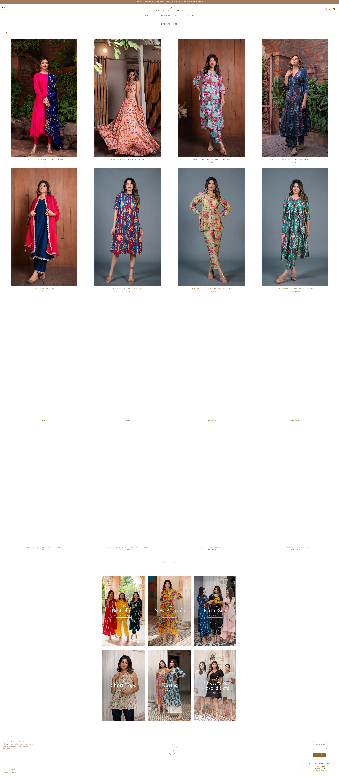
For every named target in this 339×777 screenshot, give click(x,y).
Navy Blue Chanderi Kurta (43, 289)
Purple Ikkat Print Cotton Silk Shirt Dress (127, 289)
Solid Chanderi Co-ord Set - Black (295, 547)
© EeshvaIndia (9, 769)
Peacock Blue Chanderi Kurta (211, 547)
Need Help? (179, 15)
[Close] (334, 761)
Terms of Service (173, 748)
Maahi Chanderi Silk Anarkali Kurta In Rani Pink (43, 160)
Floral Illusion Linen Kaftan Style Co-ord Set (295, 418)
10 (186, 563)
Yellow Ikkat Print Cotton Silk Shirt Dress (44, 547)
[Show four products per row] (6, 32)
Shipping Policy (173, 754)
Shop (155, 15)
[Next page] (192, 563)
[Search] (330, 9)
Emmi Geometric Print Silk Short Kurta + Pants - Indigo (43, 418)
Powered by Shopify (10, 772)
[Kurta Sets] (215, 611)
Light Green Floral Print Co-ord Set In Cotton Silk (211, 289)
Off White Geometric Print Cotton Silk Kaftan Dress (127, 547)
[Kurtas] (169, 685)
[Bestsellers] (123, 611)
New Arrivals (165, 15)
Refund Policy (172, 745)
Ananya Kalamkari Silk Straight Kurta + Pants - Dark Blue (211, 418)
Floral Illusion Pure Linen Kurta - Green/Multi (211, 160)
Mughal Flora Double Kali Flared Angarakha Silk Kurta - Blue (295, 160)
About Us (190, 15)
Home (147, 15)
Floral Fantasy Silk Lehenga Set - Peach (127, 160)
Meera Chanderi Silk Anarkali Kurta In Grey (127, 418)
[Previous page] (147, 563)
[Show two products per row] (3, 32)
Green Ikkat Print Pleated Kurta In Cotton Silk (295, 289)
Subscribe (319, 755)
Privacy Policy (172, 751)
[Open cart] (334, 9)
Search (170, 742)
